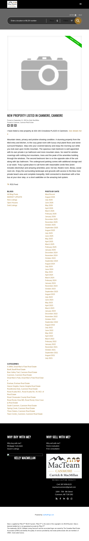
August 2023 (50, 294)
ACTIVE (72, 15)
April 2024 (49, 275)
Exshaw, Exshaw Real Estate (18, 383)
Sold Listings (12, 205)
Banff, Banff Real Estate (16, 369)
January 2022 (50, 344)
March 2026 (49, 211)
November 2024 (51, 255)
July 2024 (49, 266)
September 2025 (51, 228)
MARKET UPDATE (14, 197)
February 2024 (50, 280)
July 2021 (49, 358)
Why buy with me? (14, 443)
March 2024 (49, 278)
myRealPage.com (48, 515)
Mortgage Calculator (15, 446)
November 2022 (51, 316)
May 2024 (49, 272)
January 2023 (50, 311)
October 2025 (50, 225)
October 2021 (50, 350)
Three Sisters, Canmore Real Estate (21, 411)
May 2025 (49, 239)
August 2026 (50, 197)
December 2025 (51, 219)
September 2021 (51, 353)
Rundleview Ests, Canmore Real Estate (22, 389)
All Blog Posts (12, 194)
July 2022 (49, 328)
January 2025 (50, 250)
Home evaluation (52, 446)
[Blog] (56, 498)
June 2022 (49, 330)
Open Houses (12, 203)
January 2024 (50, 283)
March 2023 (49, 308)
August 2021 (50, 355)
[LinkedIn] (64, 498)
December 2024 (51, 253)
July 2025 (49, 233)
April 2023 (49, 305)
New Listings (12, 200)
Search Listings (13, 449)
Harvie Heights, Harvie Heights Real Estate (23, 386)
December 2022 (51, 314)
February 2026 (50, 214)
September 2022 (51, 322)
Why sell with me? (53, 443)
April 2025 (49, 241)
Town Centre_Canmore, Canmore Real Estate (25, 414)
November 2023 (51, 286)
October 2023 (50, 289)
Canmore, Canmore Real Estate (24, 122)
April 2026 (49, 208)
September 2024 (51, 261)
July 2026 (49, 200)
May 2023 (49, 303)
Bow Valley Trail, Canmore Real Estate (22, 372)
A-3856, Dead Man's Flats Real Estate (22, 367)
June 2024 (49, 269)
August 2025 (50, 230)
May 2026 (49, 205)
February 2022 (50, 341)
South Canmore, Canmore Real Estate (22, 406)
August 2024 (50, 264)
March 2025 (49, 244)
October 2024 (50, 258)
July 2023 (49, 297)
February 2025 (50, 247)
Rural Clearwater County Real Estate (21, 397)
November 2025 (51, 222)
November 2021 (51, 347)
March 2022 (49, 339)
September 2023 (51, 291)
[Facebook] (60, 498)
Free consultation (53, 449)
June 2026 (49, 203)
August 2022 (50, 325)
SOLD (80, 15)
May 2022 (49, 333)
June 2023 (49, 300)
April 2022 (49, 336)
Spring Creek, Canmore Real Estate (21, 408)
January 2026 (50, 216)
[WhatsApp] (71, 498)
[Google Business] (67, 498)
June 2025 (49, 236)
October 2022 (50, 319)
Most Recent (50, 194)
